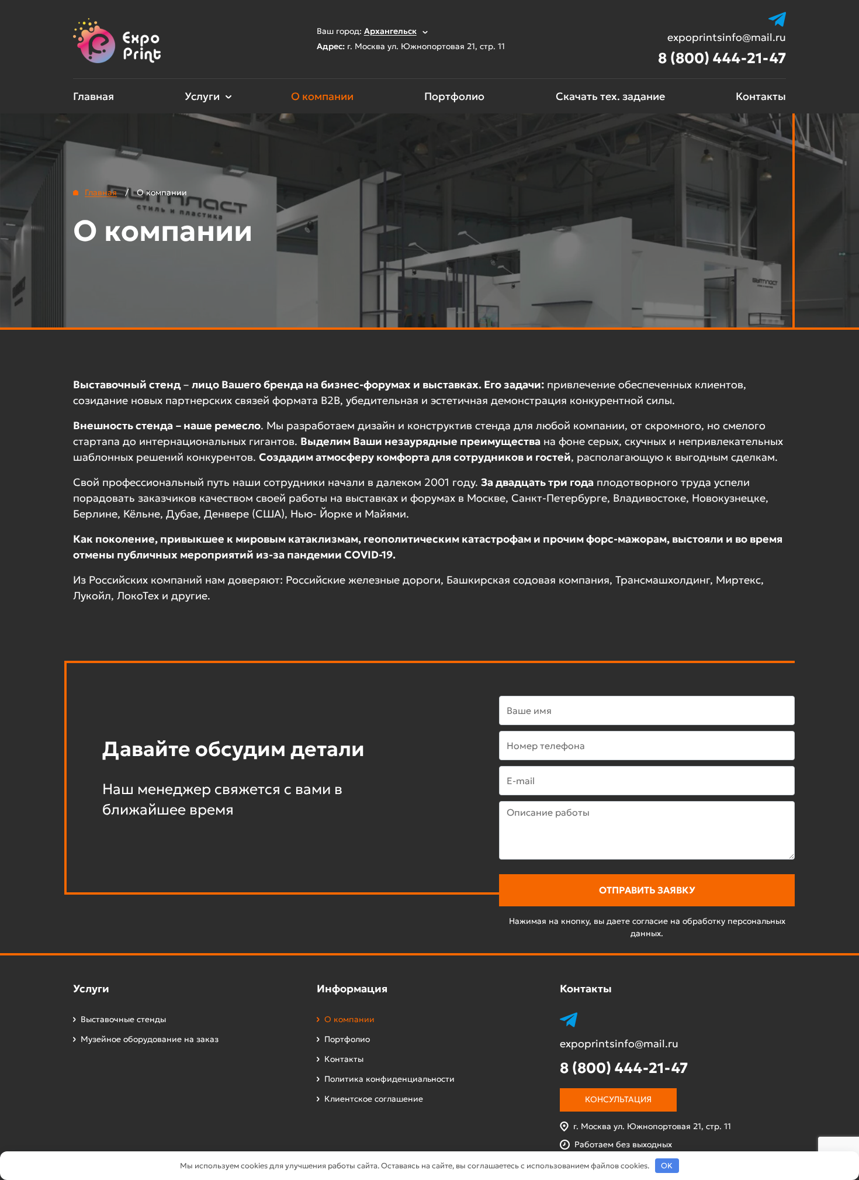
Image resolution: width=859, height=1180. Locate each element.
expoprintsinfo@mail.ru (726, 37)
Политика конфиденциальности (389, 1079)
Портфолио (454, 96)
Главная (93, 96)
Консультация (618, 1099)
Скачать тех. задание (610, 96)
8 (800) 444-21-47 (722, 58)
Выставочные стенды (123, 1019)
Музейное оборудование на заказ (150, 1039)
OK (667, 1166)
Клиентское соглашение (373, 1098)
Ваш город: (367, 31)
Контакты (761, 96)
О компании (322, 96)
